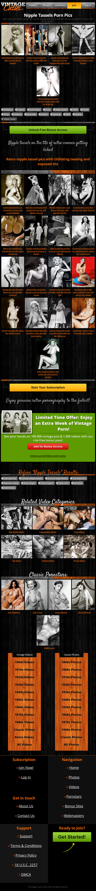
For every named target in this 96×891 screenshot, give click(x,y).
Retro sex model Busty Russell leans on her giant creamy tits (12, 251)
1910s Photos (71, 677)
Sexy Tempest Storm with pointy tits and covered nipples (48, 374)
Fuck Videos (79, 532)
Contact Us (26, 815)
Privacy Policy (26, 855)
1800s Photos (71, 662)
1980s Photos (71, 730)
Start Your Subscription (48, 387)
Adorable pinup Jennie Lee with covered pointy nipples (13, 60)
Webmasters (74, 815)
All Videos (24, 744)
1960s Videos (24, 707)
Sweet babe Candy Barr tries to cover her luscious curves (36, 292)
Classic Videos (24, 730)
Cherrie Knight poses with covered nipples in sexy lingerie (83, 60)
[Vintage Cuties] (13, 10)
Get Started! (72, 837)
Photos (46, 5)
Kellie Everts (49, 648)
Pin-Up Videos (79, 560)
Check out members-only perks (48, 455)
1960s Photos (71, 715)
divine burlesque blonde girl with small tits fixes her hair (60, 292)
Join (74, 5)
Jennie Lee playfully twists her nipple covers (13, 332)
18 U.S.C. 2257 (26, 865)
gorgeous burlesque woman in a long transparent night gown (60, 60)
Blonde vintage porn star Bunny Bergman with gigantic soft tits (59, 210)
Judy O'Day (37, 612)
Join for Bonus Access (48, 446)
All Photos (71, 744)
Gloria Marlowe (84, 612)
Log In (88, 5)
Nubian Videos (48, 560)
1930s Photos (71, 692)
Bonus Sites (74, 806)
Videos (32, 5)
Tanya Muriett (61, 612)
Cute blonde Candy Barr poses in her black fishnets (83, 209)
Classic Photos (71, 737)
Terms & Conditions (26, 845)
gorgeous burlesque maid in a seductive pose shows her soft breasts (83, 251)
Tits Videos (16, 560)
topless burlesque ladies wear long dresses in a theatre (36, 251)
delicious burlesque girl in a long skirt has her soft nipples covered (36, 210)
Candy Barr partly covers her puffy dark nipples (83, 332)
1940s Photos (71, 700)
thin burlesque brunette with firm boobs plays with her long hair (48, 101)
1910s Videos (24, 670)
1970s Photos (71, 722)
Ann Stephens (14, 612)
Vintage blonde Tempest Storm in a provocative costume (12, 292)
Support (26, 836)
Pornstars (60, 5)
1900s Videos (24, 662)
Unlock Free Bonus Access (48, 130)
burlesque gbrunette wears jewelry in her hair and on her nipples (83, 292)
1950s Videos (24, 700)
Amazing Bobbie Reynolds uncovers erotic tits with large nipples (36, 333)
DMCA (26, 874)
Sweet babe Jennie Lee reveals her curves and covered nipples (12, 210)
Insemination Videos (48, 532)
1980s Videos (24, 722)
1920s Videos (24, 677)
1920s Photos (71, 685)
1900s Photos (71, 670)
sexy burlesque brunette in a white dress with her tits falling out (59, 333)
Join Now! (26, 767)
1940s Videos (24, 692)
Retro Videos (24, 737)
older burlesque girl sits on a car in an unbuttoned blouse (60, 251)
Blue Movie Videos (16, 532)
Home (74, 767)
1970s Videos (24, 715)
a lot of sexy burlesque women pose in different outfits (36, 60)
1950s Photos (71, 707)
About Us (26, 806)
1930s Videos (24, 685)
